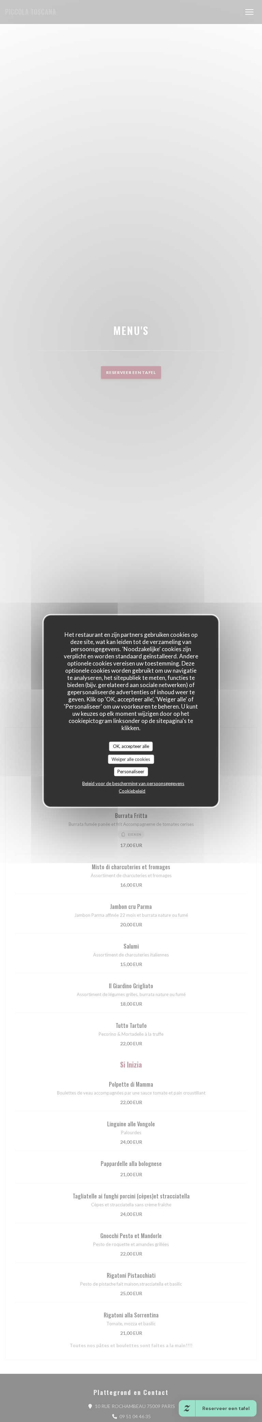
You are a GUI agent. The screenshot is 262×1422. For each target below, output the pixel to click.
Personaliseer (130, 771)
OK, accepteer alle (131, 746)
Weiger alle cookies (131, 759)
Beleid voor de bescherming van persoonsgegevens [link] (133, 783)
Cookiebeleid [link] (132, 790)
